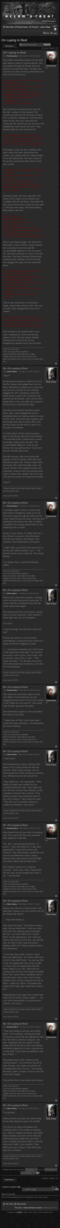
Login (55, 33)
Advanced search (49, 21)
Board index (23, 27)
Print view (55, 29)
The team (18, 1208)
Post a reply (9, 46)
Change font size (54, 26)
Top (56, 363)
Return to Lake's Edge (12, 1187)
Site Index (10, 27)
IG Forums (33, 27)
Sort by (41, 1169)
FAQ (47, 33)
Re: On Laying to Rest (15, 368)
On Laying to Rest (14, 40)
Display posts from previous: (13, 1169)
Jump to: (54, 1187)
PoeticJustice (12, 56)
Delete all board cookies (32, 1208)
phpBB (19, 1212)
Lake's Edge (45, 27)
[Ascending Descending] (30, 1173)
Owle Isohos (12, 371)
